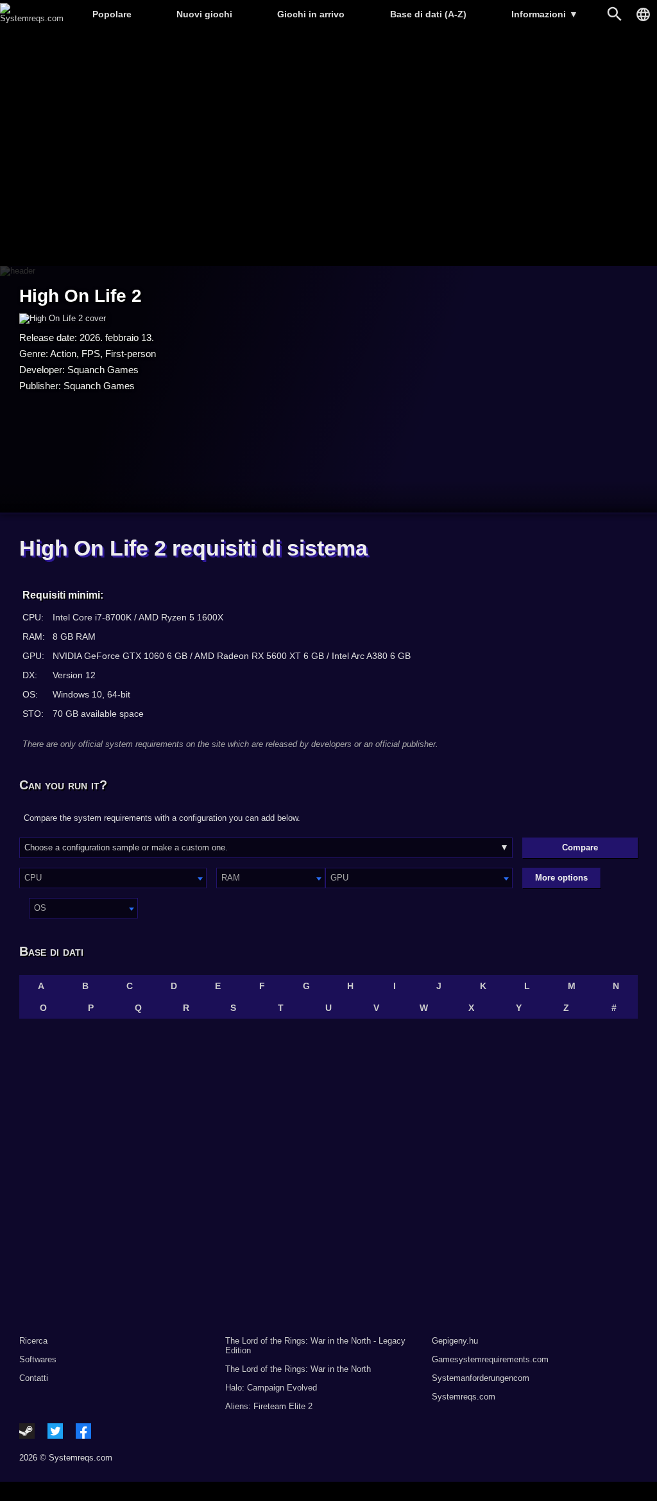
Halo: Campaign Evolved (271, 1387)
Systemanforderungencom (480, 1378)
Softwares (37, 1359)
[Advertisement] (328, 148)
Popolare (112, 14)
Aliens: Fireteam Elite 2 (268, 1406)
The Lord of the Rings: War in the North (298, 1369)
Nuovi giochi (204, 14)
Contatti (33, 1378)
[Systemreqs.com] (32, 18)
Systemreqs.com (463, 1396)
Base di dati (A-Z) (428, 14)
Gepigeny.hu (455, 1341)
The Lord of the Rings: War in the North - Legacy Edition (315, 1345)
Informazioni (544, 14)
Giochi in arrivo (311, 14)
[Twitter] (55, 1431)
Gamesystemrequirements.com (490, 1359)
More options (561, 877)
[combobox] (113, 878)
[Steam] (27, 1431)
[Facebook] (83, 1431)
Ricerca (33, 1341)
